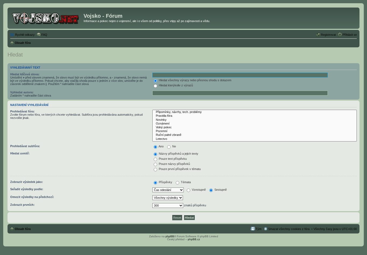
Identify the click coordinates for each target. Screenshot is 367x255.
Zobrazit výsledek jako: (26, 181)
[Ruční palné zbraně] (254, 135)
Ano (161, 146)
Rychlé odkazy (25, 34)
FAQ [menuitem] (44, 34)
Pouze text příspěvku (172, 158)
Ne (173, 146)
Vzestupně (198, 189)
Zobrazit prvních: (22, 204)
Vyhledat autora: (22, 92)
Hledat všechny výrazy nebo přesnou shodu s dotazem (194, 80)
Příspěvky (165, 182)
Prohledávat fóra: (22, 111)
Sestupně (220, 189)
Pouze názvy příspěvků (174, 163)
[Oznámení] (254, 124)
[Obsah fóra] (46, 17)
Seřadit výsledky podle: (26, 189)
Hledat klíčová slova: (24, 74)
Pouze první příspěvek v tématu (179, 169)
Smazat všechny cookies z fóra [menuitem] (289, 229)
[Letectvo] (254, 139)
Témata (185, 182)
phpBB (169, 236)
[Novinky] (254, 120)
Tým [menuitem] (258, 229)
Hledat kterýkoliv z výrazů (175, 85)
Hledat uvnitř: (20, 153)
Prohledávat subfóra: (25, 146)
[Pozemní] (254, 131)
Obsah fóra (23, 229)
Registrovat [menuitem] (328, 34)
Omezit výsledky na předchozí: (32, 197)
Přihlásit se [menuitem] (350, 34)
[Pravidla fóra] (254, 116)
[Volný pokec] (254, 127)
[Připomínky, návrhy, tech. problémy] (254, 112)
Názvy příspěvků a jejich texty (178, 153)
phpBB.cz (194, 239)
